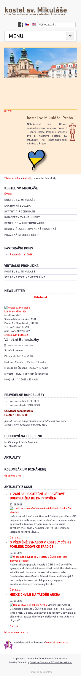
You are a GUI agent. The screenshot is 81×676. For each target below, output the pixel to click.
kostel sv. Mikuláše (35, 9)
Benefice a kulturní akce (24, 223)
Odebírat (40, 297)
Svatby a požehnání (19, 211)
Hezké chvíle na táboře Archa (35, 594)
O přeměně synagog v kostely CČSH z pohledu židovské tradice (40, 544)
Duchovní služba (17, 205)
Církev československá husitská (30, 229)
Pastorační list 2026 (21, 254)
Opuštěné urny (12, 475)
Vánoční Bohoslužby (21, 339)
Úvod (8, 194)
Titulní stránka (12, 178)
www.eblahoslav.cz (57, 642)
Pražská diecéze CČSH (21, 234)
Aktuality (28, 178)
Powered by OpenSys (41, 671)
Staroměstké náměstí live (24, 277)
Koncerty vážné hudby (22, 217)
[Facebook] (20, 25)
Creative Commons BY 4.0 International (51, 662)
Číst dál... (15, 537)
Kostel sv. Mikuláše (19, 199)
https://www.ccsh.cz (16, 632)
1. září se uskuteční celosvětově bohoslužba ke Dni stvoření (37, 496)
